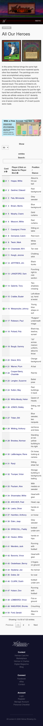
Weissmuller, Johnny (19, 308)
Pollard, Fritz (16, 331)
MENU (38, 20)
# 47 (7, 590)
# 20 (7, 360)
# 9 (7, 242)
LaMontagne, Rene (19, 454)
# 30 (7, 454)
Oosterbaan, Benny (19, 563)
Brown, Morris (17, 205)
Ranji (13, 463)
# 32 (7, 474)
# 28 (7, 428)
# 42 (7, 555)
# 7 (7, 229)
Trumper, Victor (17, 474)
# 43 (7, 563)
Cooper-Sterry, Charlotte (17, 373)
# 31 (7, 463)
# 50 (7, 612)
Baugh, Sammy (17, 346)
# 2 (7, 190)
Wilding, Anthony (18, 428)
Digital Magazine (21, 664)
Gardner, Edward (18, 190)
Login (21, 696)
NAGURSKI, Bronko (19, 606)
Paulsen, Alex (17, 486)
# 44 (7, 569)
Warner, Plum (16, 366)
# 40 (7, 537)
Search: (21, 157)
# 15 (7, 296)
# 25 (7, 399)
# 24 (7, 390)
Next (36, 624)
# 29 (7, 440)
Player (19, 170)
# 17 (7, 320)
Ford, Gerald (16, 612)
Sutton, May (16, 390)
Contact (21, 684)
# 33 (7, 486)
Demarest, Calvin (18, 235)
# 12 (7, 263)
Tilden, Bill (15, 417)
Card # (6, 170)
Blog (22, 666)
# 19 (7, 346)
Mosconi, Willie (17, 221)
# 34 (7, 495)
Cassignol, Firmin (18, 229)
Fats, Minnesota (17, 198)
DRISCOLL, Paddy (19, 529)
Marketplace (21, 658)
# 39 (7, 529)
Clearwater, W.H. (18, 248)
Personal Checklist (21, 704)
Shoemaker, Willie (18, 495)
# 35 (7, 502)
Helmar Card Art (21, 655)
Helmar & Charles (21, 661)
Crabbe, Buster (17, 296)
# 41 (7, 546)
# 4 (7, 205)
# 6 (7, 221)
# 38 (7, 521)
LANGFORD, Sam (19, 273)
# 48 (7, 599)
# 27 (7, 417)
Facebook (21, 678)
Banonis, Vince (17, 555)
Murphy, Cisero (17, 213)
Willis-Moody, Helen (19, 399)
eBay (21, 681)
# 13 (7, 273)
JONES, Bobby (17, 407)
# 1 (7, 180)
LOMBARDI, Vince (19, 599)
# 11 (7, 255)
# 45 (7, 574)
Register (21, 698)
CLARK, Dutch (17, 581)
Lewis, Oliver (16, 508)
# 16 (7, 308)
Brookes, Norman (18, 440)
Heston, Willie (17, 537)
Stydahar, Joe (16, 569)
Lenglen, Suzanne (18, 380)
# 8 (7, 235)
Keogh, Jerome (17, 255)
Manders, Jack (17, 546)
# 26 (7, 407)
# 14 (7, 285)
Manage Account (21, 701)
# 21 (7, 366)
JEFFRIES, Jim (17, 263)
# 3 (7, 198)
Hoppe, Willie (16, 180)
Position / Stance (35, 170)
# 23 (7, 380)
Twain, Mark (16, 242)
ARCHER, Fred (17, 502)
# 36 (7, 508)
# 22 (7, 372)
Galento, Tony (17, 285)
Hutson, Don (16, 590)
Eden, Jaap (16, 521)
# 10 (7, 248)
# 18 (7, 331)
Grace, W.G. (16, 360)
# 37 (7, 514)
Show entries (21, 148)
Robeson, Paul (17, 320)
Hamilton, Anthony (19, 514)
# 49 (7, 606)
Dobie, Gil (15, 574)
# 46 (7, 581)
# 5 (7, 213)
